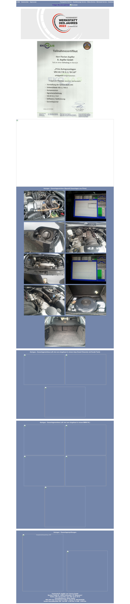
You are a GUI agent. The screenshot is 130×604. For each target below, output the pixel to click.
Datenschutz (25, 2)
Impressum (33, 2)
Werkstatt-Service (101, 2)
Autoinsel (111, 2)
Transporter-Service (66, 2)
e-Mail (18, 2)
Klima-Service (91, 2)
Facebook (74, 5)
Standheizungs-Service (79, 2)
